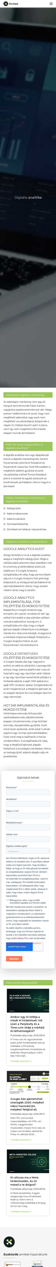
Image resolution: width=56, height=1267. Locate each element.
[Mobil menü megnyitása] (51, 4)
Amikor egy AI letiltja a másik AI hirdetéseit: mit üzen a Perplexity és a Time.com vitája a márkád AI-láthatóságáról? (27, 1024)
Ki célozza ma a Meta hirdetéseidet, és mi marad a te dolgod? (24, 1181)
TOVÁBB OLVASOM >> (21, 1061)
